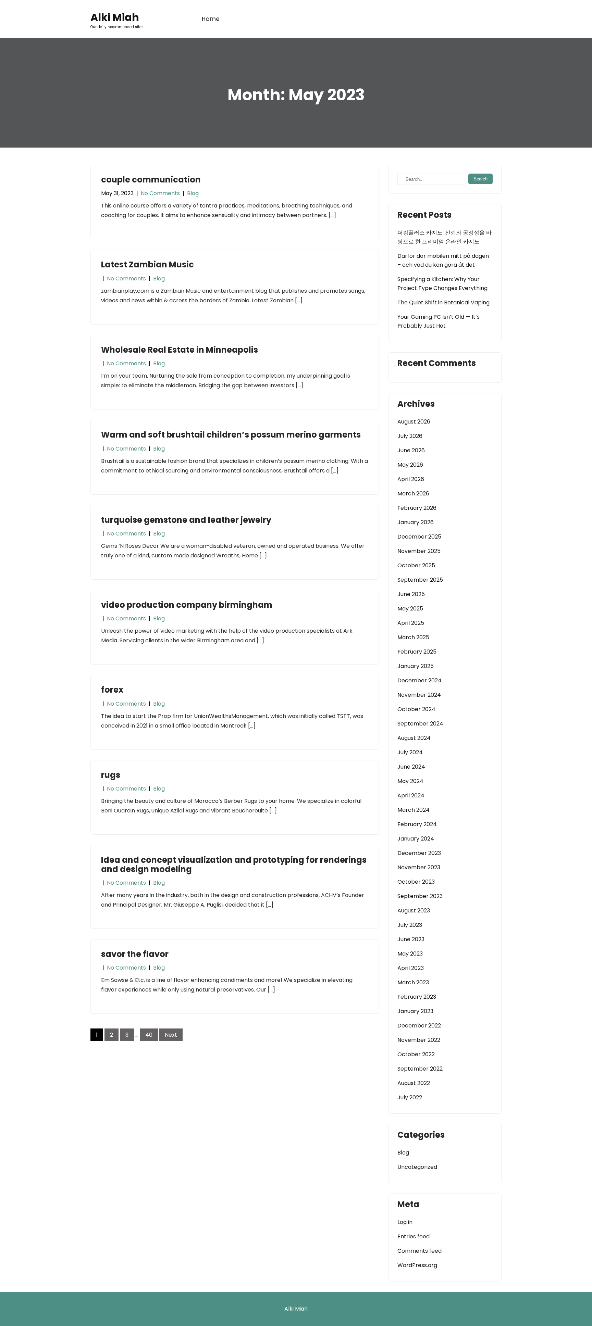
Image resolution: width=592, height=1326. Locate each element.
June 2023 (410, 939)
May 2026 (410, 465)
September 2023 (420, 896)
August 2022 (413, 1083)
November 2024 (419, 695)
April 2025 (410, 623)
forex (112, 689)
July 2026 (409, 436)
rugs (110, 775)
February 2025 (416, 652)
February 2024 (417, 824)
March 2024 (413, 810)
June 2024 (411, 767)
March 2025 (413, 637)
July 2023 (409, 925)
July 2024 (410, 752)
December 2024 (419, 680)
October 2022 (416, 1054)
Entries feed (413, 1236)
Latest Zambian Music (147, 264)
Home (211, 19)
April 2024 (410, 795)
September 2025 (420, 580)
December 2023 (419, 853)
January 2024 (415, 839)
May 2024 (410, 781)
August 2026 (413, 422)
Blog (193, 193)
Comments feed (419, 1251)
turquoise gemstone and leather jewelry (186, 520)
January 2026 (415, 522)
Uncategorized (417, 1167)
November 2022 (418, 1040)
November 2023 (418, 867)
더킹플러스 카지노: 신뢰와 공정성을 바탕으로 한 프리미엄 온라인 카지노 (444, 237)
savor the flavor (135, 954)
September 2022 (420, 1069)
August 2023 (413, 910)
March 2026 (413, 493)
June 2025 (411, 594)
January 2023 (415, 1011)
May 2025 (410, 609)
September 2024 (420, 724)
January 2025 (415, 666)
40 (148, 1035)
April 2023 (410, 968)
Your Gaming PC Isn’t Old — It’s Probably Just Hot (438, 321)
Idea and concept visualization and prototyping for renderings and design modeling (234, 864)
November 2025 (419, 551)
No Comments (160, 193)
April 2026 (410, 479)
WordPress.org (417, 1265)
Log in (404, 1222)
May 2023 (410, 954)
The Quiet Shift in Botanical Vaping (443, 302)
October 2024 (416, 709)
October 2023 (416, 882)
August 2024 (414, 738)
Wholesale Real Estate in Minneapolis (179, 349)
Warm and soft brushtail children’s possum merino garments (231, 434)
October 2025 (416, 565)
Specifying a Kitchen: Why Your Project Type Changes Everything (442, 283)
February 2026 (416, 508)
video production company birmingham (186, 604)
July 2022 (409, 1097)
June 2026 (411, 450)
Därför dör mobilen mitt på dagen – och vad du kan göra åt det (443, 260)
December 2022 (419, 1026)
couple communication (151, 179)
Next (171, 1035)
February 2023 (416, 997)
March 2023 (413, 982)
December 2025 (419, 537)
